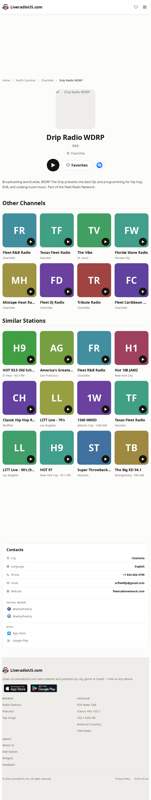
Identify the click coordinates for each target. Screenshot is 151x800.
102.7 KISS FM (86, 718)
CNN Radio (84, 731)
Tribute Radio (89, 302)
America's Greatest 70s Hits (57, 370)
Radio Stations (11, 705)
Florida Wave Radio (131, 252)
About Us (8, 745)
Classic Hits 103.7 (88, 711)
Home (6, 80)
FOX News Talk (86, 705)
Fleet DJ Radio (52, 302)
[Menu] (145, 7)
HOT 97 (46, 469)
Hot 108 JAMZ (126, 370)
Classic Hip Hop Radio (19, 420)
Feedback (8, 765)
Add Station (10, 751)
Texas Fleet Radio (55, 252)
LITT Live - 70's (52, 420)
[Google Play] (43, 688)
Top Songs (9, 718)
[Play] (53, 165)
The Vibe (84, 252)
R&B (75, 146)
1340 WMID (87, 420)
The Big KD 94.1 (128, 469)
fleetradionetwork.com (129, 591)
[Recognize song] (99, 165)
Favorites (79, 165)
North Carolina (25, 80)
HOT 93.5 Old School (19, 370)
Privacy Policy (122, 778)
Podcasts (8, 711)
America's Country (89, 724)
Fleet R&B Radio (17, 252)
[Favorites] (136, 7)
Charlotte (47, 80)
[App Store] (15, 688)
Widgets (7, 758)
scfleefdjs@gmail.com (130, 583)
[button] (19, 230)
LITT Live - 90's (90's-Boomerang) (19, 469)
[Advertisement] (75, 46)
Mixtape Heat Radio (19, 302)
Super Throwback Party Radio (94, 469)
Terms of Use (141, 778)
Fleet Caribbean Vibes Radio (131, 302)
